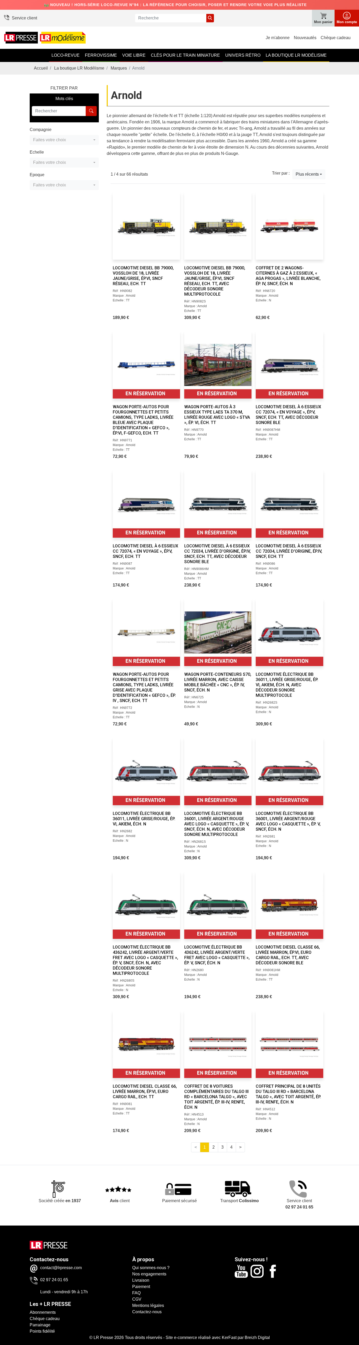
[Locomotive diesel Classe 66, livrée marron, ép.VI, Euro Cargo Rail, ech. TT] (146, 1044)
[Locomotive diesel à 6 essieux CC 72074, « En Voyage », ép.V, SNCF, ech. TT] (146, 503)
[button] (64, 140)
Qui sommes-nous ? (151, 1267)
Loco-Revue (66, 55)
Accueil (41, 68)
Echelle (37, 152)
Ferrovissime (101, 55)
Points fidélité (42, 1331)
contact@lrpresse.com (61, 1267)
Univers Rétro (242, 55)
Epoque (37, 174)
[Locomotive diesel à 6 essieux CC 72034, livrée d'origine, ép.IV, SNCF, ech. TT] (289, 503)
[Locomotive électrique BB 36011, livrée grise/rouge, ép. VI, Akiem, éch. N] (146, 771)
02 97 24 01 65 (54, 1280)
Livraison (140, 1280)
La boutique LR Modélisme (296, 55)
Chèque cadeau (336, 37)
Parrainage (40, 1325)
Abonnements (43, 1312)
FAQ (136, 1293)
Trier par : (281, 173)
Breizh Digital (257, 1337)
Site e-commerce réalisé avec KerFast (201, 1337)
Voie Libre (134, 55)
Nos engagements (149, 1274)
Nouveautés (305, 37)
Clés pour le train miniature (185, 55)
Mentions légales (148, 1305)
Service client (24, 18)
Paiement (141, 1286)
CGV (136, 1299)
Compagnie (41, 129)
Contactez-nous (147, 1312)
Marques (119, 68)
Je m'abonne (278, 37)
